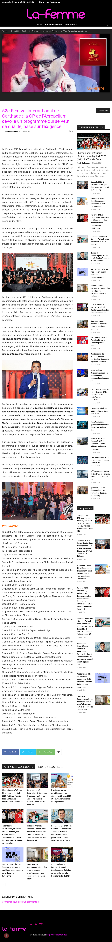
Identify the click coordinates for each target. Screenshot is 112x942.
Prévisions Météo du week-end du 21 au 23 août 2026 (99, 411)
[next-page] (8, 884)
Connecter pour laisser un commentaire (20, 901)
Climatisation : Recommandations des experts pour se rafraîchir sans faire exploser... (100, 291)
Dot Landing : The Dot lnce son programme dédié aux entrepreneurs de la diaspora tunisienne (12, 870)
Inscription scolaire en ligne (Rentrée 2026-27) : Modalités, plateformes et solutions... (100, 394)
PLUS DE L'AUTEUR (50, 766)
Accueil (39, 25)
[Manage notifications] (6, 935)
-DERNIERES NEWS (18, 31)
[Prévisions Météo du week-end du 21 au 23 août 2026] (82, 411)
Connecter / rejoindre (49, 2)
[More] (59, 752)
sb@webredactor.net (56, 934)
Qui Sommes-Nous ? (53, 25)
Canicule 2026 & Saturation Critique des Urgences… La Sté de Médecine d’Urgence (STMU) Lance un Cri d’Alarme (85, 548)
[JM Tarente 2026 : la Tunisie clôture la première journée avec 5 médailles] (82, 340)
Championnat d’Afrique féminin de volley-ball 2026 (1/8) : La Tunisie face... (91, 156)
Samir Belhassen (11, 131)
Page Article (71, 25)
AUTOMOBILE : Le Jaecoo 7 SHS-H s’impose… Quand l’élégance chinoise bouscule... (98, 444)
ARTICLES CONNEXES (18, 766)
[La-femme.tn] (56, 14)
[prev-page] (4, 884)
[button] (106, 25)
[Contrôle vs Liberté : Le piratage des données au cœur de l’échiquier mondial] (82, 460)
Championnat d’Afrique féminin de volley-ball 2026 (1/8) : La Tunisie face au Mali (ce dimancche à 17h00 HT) (12, 796)
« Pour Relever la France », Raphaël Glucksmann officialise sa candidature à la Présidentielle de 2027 (61, 870)
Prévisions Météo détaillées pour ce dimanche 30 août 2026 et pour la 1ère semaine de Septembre (61, 796)
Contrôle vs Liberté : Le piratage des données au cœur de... (100, 460)
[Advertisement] (37, 140)
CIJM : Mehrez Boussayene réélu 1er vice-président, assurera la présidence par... (100, 375)
